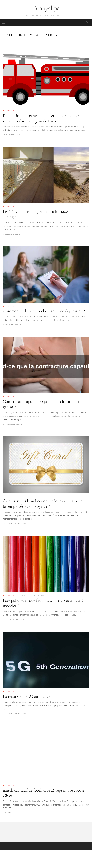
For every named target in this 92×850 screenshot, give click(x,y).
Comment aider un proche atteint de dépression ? (44, 310)
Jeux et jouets (34, 595)
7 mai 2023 (7, 134)
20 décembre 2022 (10, 523)
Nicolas (16, 134)
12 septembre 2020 (10, 813)
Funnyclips (46, 8)
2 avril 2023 (7, 324)
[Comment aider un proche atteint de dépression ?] (46, 274)
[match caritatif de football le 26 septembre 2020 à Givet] (46, 754)
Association (11, 111)
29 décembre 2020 (10, 713)
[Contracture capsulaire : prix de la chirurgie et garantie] (46, 365)
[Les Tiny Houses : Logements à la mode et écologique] (46, 175)
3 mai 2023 (7, 234)
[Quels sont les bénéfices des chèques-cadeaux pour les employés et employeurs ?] (46, 464)
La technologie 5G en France (26, 696)
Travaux (44, 595)
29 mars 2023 (8, 424)
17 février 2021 (9, 619)
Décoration (22, 595)
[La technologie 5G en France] (46, 660)
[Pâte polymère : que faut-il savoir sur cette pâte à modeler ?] (46, 564)
